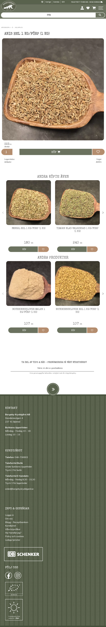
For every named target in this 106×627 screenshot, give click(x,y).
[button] (100, 8)
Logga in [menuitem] (9, 515)
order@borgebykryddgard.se (19, 488)
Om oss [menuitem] (9, 518)
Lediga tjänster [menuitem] (12, 539)
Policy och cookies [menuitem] (14, 536)
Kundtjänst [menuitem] (10, 525)
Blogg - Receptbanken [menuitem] (16, 522)
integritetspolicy (70, 373)
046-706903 (21, 457)
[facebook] (6, 576)
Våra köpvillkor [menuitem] (12, 529)
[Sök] (100, 15)
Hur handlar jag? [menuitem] (13, 532)
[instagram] (8, 576)
